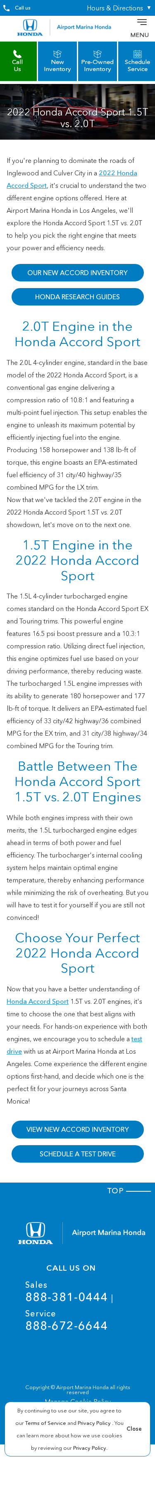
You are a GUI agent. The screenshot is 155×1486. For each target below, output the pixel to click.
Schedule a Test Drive (78, 1154)
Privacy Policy (95, 1422)
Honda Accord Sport (38, 1001)
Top (116, 1190)
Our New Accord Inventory (77, 273)
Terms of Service (46, 1422)
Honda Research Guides (77, 297)
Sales (66, 1292)
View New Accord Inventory (77, 1129)
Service (66, 1320)
